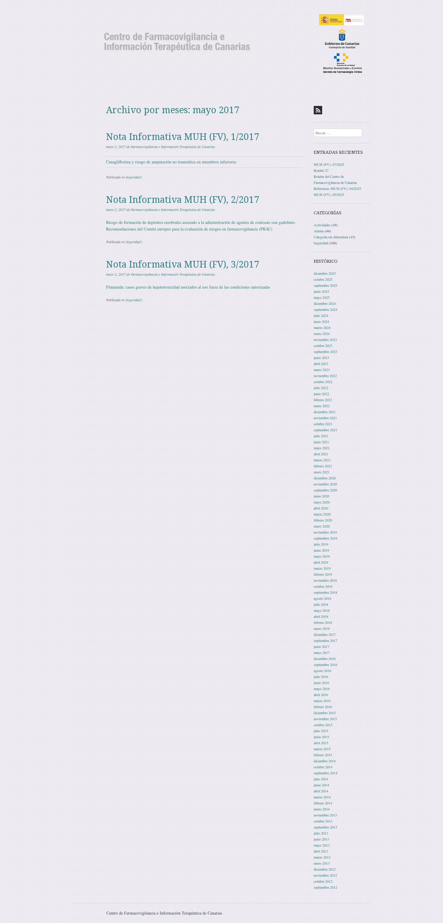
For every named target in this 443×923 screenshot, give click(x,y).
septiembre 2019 (325, 538)
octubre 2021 (323, 423)
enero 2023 (322, 369)
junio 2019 (321, 550)
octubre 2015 (323, 724)
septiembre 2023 (325, 351)
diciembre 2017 (325, 634)
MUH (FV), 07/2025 (329, 164)
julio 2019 (321, 544)
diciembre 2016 (325, 658)
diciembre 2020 (325, 477)
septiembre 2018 (325, 592)
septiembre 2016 (325, 664)
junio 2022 (321, 393)
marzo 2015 (322, 748)
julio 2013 (321, 833)
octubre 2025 (323, 279)
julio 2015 (321, 730)
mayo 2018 (322, 610)
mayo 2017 (322, 652)
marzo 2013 (322, 857)
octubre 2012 (323, 881)
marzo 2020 (322, 514)
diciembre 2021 (325, 411)
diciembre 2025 (325, 273)
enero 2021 (322, 471)
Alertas (319, 230)
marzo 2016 (322, 700)
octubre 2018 (323, 586)
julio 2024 (321, 315)
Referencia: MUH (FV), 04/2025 (337, 188)
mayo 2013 (322, 845)
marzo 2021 (322, 459)
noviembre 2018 (325, 580)
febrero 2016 (323, 706)
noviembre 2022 (325, 375)
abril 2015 (321, 742)
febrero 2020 (323, 520)
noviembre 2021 (325, 417)
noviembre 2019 (325, 532)
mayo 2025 (322, 297)
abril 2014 (321, 790)
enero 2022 (322, 405)
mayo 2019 (322, 556)
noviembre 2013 (325, 815)
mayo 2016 (322, 688)
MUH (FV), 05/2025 (329, 194)
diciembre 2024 (325, 303)
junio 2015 (321, 736)
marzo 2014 (322, 796)
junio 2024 (321, 321)
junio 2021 (321, 441)
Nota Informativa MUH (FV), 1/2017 (182, 137)
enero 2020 (322, 526)
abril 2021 (321, 453)
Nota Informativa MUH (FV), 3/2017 (182, 264)
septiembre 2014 (325, 772)
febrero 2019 (323, 574)
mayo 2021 (322, 447)
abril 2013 (321, 851)
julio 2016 (321, 676)
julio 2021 (321, 435)
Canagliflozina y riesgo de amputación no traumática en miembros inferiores (171, 162)
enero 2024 (322, 333)
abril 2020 (321, 508)
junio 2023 (321, 357)
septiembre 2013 (325, 827)
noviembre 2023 (325, 339)
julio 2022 (321, 387)
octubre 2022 (323, 381)
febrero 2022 (323, 399)
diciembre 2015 (325, 712)
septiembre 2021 (325, 429)
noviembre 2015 (325, 718)
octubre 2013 (323, 821)
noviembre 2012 (325, 875)
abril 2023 (321, 363)
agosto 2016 (322, 670)
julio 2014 (321, 778)
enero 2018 (322, 628)
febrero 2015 (323, 754)
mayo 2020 (322, 502)
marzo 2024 (322, 327)
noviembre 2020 (325, 484)
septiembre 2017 (325, 640)
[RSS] (318, 110)
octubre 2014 (323, 766)
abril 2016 (321, 694)
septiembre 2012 (325, 887)
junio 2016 (321, 682)
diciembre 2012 (325, 869)
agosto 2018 (322, 598)
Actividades (322, 224)
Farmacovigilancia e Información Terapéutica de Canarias (173, 146)
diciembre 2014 (325, 760)
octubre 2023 (323, 345)
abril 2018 (321, 616)
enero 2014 (322, 809)
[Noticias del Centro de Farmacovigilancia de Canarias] (221, 43)
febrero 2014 (323, 803)
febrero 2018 (323, 622)
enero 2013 (322, 863)
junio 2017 (321, 646)
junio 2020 (321, 496)
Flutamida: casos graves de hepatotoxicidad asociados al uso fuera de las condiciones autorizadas (188, 287)
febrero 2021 (323, 465)
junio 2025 (321, 291)
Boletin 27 (321, 170)
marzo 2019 (322, 568)
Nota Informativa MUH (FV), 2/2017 (182, 199)
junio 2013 (321, 839)
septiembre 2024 (325, 309)
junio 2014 (321, 784)
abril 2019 (321, 562)
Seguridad (133, 177)
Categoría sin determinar (331, 236)
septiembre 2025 (325, 285)
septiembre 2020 (325, 490)
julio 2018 (321, 604)
